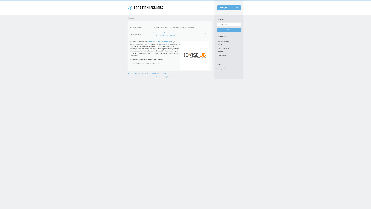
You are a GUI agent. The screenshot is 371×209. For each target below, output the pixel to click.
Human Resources (223, 48)
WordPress (138, 77)
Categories (208, 8)
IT (218, 58)
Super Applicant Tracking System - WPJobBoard (158, 77)
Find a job (234, 8)
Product (220, 51)
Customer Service (223, 41)
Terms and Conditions (134, 73)
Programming (222, 55)
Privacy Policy (145, 73)
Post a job (223, 8)
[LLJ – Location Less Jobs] (146, 7)
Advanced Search (156, 73)
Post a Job (165, 73)
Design (220, 44)
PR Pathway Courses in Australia (158, 42)
